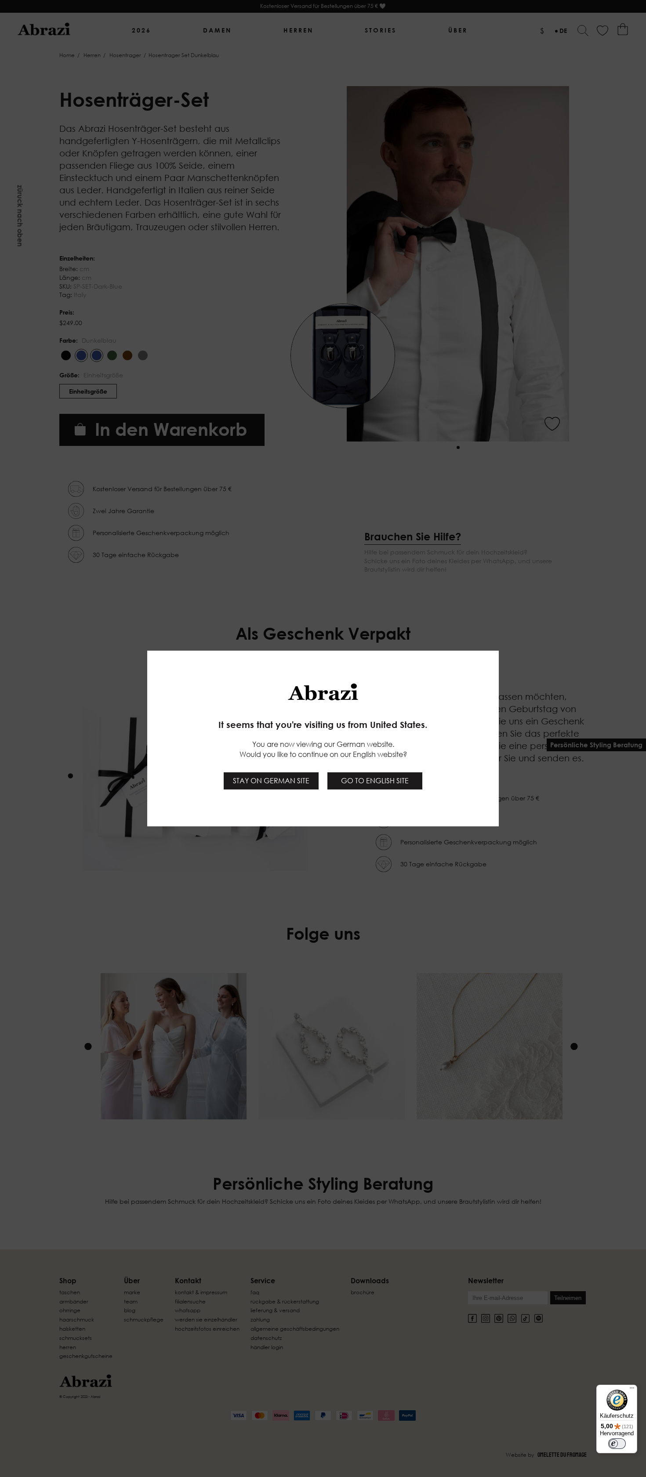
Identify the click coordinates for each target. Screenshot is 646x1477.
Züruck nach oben (20, 216)
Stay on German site (271, 780)
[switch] (617, 1443)
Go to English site (375, 780)
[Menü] (632, 1390)
